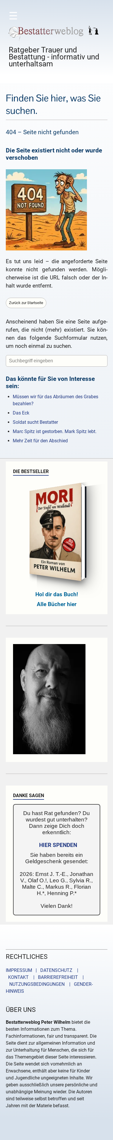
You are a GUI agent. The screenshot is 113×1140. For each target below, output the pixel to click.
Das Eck (21, 413)
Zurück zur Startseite (26, 303)
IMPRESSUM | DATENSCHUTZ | (43, 970)
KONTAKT (17, 977)
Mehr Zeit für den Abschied (40, 440)
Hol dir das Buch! (56, 594)
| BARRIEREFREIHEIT (54, 977)
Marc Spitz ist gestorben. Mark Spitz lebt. (54, 431)
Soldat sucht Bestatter (35, 422)
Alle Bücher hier (56, 604)
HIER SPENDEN (58, 845)
